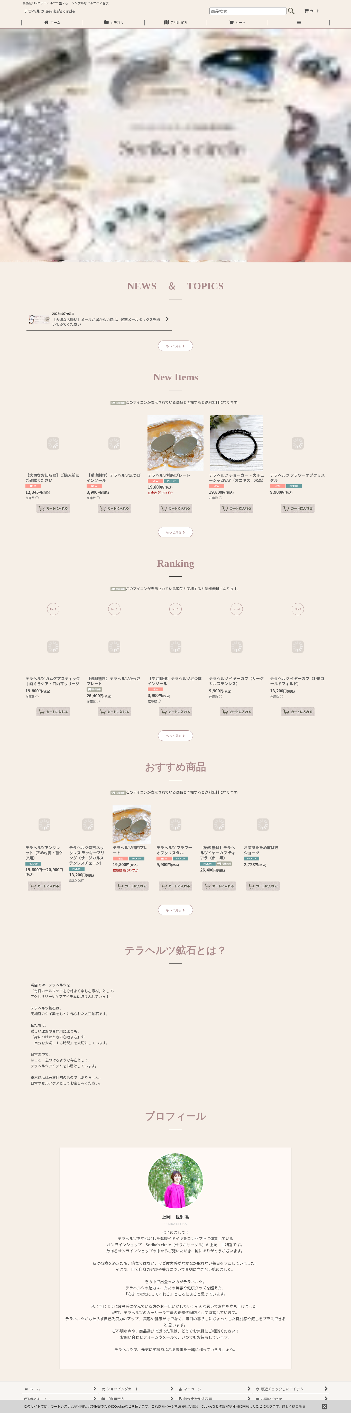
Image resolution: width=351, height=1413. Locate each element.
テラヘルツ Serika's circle (49, 11)
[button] (299, 22)
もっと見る (173, 346)
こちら (300, 1406)
